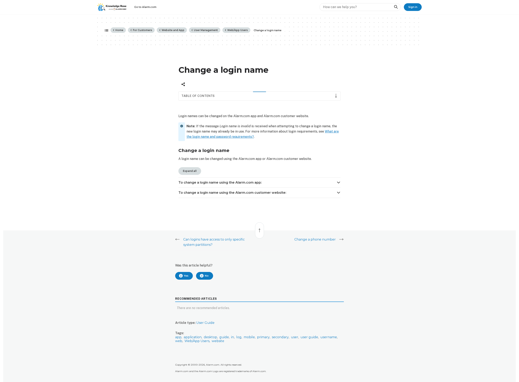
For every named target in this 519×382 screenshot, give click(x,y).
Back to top (260, 228)
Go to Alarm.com (145, 7)
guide (224, 337)
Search (396, 7)
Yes (186, 275)
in (232, 337)
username (328, 337)
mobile (249, 337)
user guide (309, 337)
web (178, 341)
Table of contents (197, 95)
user (294, 337)
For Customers (142, 30)
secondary (280, 337)
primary (263, 337)
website (218, 341)
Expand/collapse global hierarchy (105, 30)
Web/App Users (237, 30)
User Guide (205, 323)
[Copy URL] (183, 84)
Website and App (172, 30)
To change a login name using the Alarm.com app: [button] (220, 182)
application (193, 337)
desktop (210, 337)
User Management (205, 30)
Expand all (190, 170)
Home (119, 30)
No (207, 275)
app (178, 337)
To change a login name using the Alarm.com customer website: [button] (232, 193)
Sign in (412, 7)
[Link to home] (112, 7)
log (238, 337)
